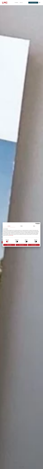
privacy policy (11, 235)
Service (21, 2)
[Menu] (39, 3)
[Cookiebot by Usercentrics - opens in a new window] (36, 223)
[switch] (17, 241)
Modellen (16, 2)
